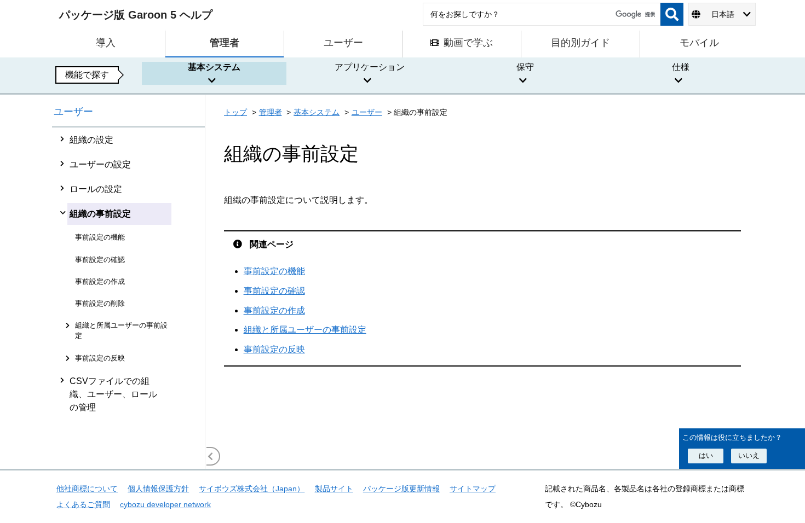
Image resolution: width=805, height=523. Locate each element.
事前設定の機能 (274, 271)
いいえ (749, 455)
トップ (235, 112)
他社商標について (87, 488)
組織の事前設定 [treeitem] (100, 213)
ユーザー (73, 111)
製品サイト (334, 488)
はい (706, 455)
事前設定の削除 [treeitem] (100, 303)
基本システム (317, 112)
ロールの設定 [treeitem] (96, 189)
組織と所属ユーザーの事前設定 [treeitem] (121, 330)
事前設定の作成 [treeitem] (100, 281)
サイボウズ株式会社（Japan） (251, 488)
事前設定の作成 (274, 310)
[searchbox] (541, 14)
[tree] (128, 298)
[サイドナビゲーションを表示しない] (211, 456)
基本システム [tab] (214, 67)
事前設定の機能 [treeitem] (100, 237)
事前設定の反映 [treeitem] (100, 358)
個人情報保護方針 (158, 488)
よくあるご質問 (83, 504)
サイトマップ (473, 488)
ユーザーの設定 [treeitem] (100, 164)
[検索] (671, 14)
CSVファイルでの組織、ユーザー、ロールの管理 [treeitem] (113, 394)
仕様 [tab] (680, 67)
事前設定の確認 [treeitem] (100, 259)
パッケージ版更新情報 (401, 488)
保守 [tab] (525, 67)
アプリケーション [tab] (370, 67)
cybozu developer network (165, 504)
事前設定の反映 (274, 349)
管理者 (270, 112)
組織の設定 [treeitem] (91, 139)
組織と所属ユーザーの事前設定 (305, 329)
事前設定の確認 (274, 290)
